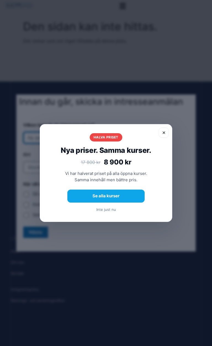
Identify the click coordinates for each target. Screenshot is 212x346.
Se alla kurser (106, 195)
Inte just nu (106, 209)
